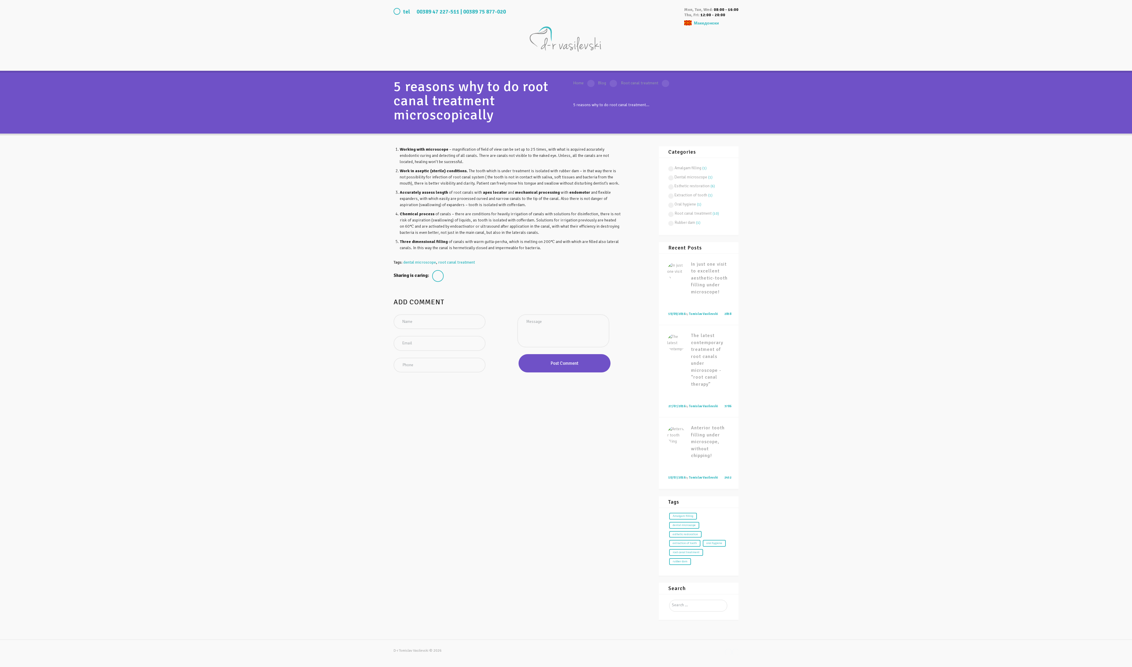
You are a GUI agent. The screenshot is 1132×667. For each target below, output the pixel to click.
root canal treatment (456, 262)
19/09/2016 (676, 314)
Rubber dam (684, 222)
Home (578, 83)
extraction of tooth (685, 543)
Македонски (706, 23)
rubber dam (680, 561)
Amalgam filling (687, 167)
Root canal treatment (639, 83)
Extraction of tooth (690, 195)
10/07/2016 (676, 477)
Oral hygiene (685, 204)
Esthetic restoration (692, 185)
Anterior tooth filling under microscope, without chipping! (708, 442)
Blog (602, 83)
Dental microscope (690, 177)
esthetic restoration (685, 534)
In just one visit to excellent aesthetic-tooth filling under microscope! (709, 278)
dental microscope (419, 262)
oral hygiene (714, 543)
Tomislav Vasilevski (703, 314)
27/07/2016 (676, 406)
